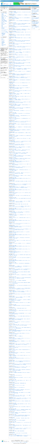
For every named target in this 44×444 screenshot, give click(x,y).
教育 (2, 25)
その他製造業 (3, 34)
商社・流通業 (3, 19)
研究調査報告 (3, 42)
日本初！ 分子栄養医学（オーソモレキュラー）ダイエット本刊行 (16, 385)
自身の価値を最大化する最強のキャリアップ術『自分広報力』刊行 (16, 387)
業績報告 (3, 43)
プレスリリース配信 (19, 442)
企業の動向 (3, 41)
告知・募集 (14, 95)
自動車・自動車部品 (4, 20)
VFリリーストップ (34, 1)
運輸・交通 (3, 27)
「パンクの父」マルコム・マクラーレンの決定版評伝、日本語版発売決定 (17, 280)
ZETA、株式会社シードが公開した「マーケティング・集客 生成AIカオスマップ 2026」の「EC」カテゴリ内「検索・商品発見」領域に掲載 (35, 10)
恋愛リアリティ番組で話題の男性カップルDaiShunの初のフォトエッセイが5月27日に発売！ (19, 113)
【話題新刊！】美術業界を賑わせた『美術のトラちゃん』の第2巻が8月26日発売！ (18, 85)
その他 (2, 45)
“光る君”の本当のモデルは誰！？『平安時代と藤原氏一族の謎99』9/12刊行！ (18, 308)
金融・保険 (3, 24)
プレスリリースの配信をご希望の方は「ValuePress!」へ (17, 440)
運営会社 (37, 1)
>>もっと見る (33, 28)
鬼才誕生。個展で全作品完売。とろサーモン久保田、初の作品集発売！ (17, 420)
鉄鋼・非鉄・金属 (4, 15)
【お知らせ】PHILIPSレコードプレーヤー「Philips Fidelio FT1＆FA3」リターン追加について (35, 27)
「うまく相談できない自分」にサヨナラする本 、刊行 (15, 375)
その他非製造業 (3, 33)
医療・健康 (3, 28)
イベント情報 (23, 442)
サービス (3, 38)
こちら (3, 65)
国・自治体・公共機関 (4, 21)
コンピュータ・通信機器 (4, 31)
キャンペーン (3, 40)
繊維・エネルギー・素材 (4, 16)
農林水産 (3, 14)
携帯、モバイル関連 (4, 23)
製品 (13, 14)
